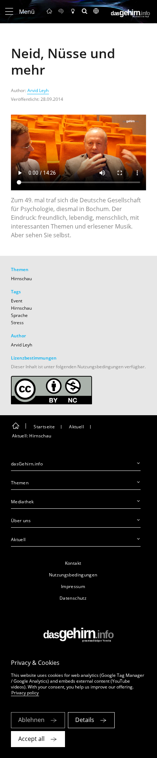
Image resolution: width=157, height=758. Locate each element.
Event (16, 301)
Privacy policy (25, 693)
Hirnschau (21, 278)
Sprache (19, 315)
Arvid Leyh (38, 90)
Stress (17, 323)
